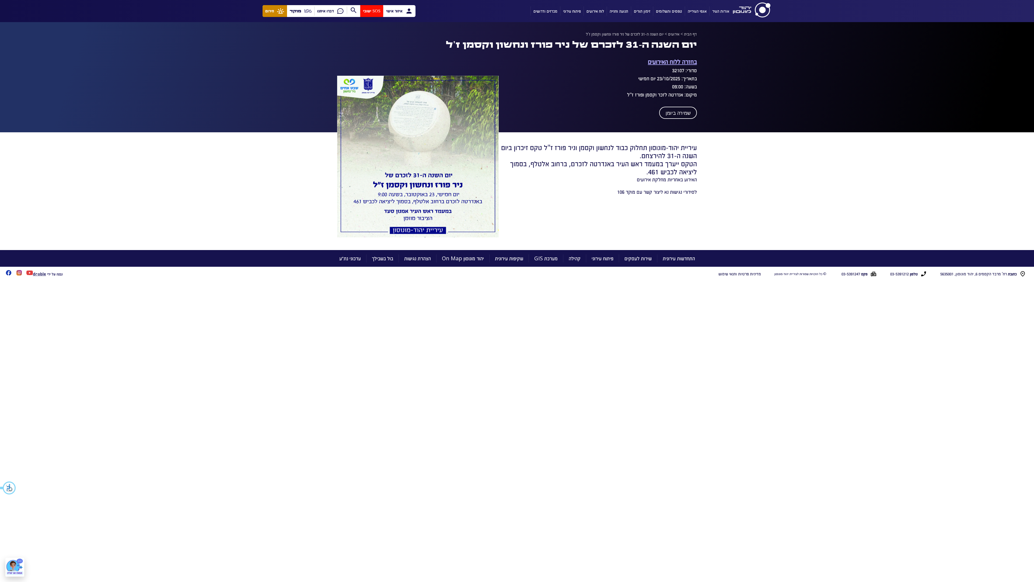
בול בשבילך (382, 258)
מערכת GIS (546, 258)
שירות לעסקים (638, 258)
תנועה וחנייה (619, 11)
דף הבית (690, 34)
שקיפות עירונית (509, 258)
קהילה (575, 258)
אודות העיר (720, 11)
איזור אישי (394, 11)
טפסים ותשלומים (669, 11)
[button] (8, 488)
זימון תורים (642, 11)
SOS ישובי (371, 11)
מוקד (295, 11)
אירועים (673, 34)
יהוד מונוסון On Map (463, 258)
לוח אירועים (595, 11)
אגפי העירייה (697, 11)
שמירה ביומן (678, 113)
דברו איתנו (325, 11)
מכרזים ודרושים (545, 11)
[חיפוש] (353, 10)
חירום (269, 11)
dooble (39, 273)
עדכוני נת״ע (350, 258)
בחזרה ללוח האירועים (672, 61)
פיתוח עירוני (572, 11)
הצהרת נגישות (417, 258)
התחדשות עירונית (679, 258)
